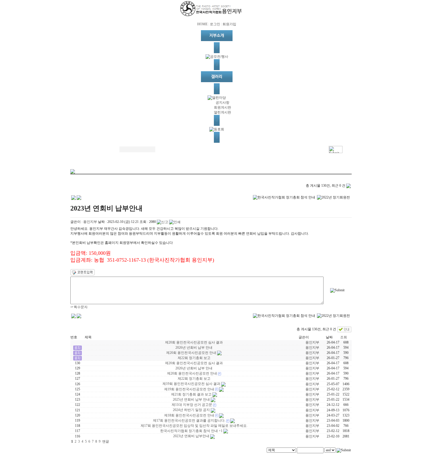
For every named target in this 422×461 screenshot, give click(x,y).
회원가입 (229, 24)
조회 (343, 337)
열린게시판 (222, 112)
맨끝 (105, 441)
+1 (220, 431)
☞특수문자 (79, 307)
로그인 (215, 24)
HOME (202, 24)
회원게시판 (222, 107)
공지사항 (222, 103)
